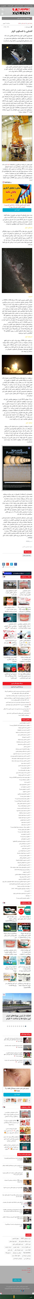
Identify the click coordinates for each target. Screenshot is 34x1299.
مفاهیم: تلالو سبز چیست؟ (24, 855)
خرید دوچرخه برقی (19, 1250)
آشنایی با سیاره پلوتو (25, 825)
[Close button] (33, 1293)
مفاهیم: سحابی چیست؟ (25, 796)
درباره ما (28, 1268)
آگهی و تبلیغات (10, 6)
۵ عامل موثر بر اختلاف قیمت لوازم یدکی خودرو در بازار (13, 1203)
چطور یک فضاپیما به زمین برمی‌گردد (23, 749)
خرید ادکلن (28, 1244)
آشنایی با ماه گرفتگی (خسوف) (24, 862)
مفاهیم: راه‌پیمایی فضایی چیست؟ (23, 898)
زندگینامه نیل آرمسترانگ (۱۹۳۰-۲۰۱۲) (22, 870)
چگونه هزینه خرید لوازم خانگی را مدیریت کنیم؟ (13, 1187)
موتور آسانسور (15, 1238)
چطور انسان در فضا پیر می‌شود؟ (23, 886)
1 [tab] (25, 1026)
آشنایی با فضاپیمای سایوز (25, 784)
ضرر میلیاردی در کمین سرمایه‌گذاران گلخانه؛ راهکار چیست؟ (13, 1166)
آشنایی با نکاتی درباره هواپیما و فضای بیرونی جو (20, 756)
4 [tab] (19, 1026)
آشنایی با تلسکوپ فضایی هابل (23, 803)
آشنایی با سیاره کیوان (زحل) (24, 815)
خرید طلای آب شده (26, 1247)
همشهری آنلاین (21, 11)
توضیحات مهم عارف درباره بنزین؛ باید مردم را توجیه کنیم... (17, 702)
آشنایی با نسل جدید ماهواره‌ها (24, 730)
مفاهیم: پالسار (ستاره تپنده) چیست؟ (22, 799)
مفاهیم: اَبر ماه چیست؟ (25, 836)
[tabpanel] (17, 1007)
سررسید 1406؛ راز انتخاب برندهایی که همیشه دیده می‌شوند (13, 1181)
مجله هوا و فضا (27, 555)
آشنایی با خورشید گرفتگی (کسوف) (23, 860)
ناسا (8, 165)
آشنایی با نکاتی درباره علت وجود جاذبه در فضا (21, 761)
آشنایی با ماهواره (26, 791)
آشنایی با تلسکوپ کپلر (21, 31)
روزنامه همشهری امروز (28, 6)
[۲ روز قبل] (27, 1219)
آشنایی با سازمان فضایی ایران (24, 735)
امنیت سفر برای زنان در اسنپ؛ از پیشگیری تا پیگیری (14, 1225)
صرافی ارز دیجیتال (17, 1253)
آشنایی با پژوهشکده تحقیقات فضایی (22, 874)
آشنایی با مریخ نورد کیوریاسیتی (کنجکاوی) (21, 841)
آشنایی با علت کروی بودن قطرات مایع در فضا (21, 758)
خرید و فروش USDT (26, 1238)
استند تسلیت (8, 1247)
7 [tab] (13, 1026)
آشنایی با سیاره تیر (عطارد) (24, 813)
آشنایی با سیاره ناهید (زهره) (24, 817)
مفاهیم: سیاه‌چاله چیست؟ (24, 780)
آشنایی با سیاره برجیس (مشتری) (23, 810)
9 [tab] (9, 1026)
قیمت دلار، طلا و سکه (26, 1270)
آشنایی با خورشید (26, 872)
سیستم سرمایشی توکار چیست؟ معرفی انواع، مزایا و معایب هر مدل (13, 1195)
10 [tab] (7, 1026)
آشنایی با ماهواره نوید (25, 834)
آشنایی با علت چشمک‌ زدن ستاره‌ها (23, 732)
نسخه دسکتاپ (17, 1280)
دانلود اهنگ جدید (16, 1256)
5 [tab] (17, 1026)
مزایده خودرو (16, 1247)
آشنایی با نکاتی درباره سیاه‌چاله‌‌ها (23, 742)
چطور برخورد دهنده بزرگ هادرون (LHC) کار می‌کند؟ (19, 777)
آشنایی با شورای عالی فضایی (24, 865)
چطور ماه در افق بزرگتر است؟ (24, 770)
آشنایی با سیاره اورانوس (25, 820)
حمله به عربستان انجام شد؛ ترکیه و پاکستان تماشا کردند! (17, 696)
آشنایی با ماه (27, 891)
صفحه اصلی (29, 23)
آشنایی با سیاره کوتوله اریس (24, 851)
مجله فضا (28, 896)
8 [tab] (11, 1026)
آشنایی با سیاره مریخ (25, 763)
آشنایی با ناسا (27, 782)
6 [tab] (15, 1026)
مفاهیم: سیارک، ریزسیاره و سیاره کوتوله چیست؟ (20, 827)
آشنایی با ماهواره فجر (25, 839)
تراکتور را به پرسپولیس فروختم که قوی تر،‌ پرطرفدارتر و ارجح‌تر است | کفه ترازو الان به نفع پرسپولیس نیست (13, 1054)
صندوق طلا (8, 1253)
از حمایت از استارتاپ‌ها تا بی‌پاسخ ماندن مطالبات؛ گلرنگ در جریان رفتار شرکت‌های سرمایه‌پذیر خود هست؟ (13, 1211)
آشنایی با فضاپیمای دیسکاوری (24, 794)
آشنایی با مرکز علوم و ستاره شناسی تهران (21, 893)
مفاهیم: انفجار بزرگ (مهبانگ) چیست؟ (22, 801)
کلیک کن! (17, 1094)
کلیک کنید (17, 210)
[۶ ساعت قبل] (27, 1055)
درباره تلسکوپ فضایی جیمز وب (23, 808)
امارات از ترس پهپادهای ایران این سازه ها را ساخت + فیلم (18, 1017)
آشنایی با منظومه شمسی (25, 723)
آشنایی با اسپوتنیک (26, 737)
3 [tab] (21, 1026)
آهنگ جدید (28, 1250)
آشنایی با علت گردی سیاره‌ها (24, 728)
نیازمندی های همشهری (19, 6)
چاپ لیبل (10, 1250)
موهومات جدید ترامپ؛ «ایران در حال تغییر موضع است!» (17, 18)
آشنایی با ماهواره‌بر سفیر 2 (24, 789)
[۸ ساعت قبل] (27, 1211)
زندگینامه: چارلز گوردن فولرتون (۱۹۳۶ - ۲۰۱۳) (21, 888)
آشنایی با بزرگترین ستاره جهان (24, 744)
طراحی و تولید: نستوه (16, 1291)
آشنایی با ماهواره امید (25, 787)
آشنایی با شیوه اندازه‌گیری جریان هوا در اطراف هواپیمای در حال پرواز (16, 881)
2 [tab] (23, 1026)
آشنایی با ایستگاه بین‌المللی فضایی (23, 751)
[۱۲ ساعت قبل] (27, 1040)
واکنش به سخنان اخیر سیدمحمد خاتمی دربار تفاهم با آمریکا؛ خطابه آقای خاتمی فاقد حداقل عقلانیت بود (13, 1039)
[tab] (17, 683)
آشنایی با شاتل (27, 746)
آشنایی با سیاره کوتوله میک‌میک (23, 853)
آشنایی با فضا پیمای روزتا (25, 877)
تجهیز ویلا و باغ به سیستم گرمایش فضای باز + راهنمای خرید (13, 1159)
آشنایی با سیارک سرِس (25, 846)
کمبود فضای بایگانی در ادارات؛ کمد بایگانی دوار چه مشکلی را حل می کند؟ (13, 1173)
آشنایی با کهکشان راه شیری (24, 879)
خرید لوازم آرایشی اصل (18, 1244)
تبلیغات (28, 1272)
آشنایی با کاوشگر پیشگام (25, 858)
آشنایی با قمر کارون (26, 848)
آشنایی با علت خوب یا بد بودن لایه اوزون (21, 754)
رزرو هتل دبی (27, 1258)
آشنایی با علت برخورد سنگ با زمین (23, 773)
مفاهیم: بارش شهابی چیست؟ (24, 829)
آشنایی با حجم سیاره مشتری (24, 765)
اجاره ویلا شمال (13, 1241)
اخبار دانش (23, 23)
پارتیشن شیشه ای (26, 1256)
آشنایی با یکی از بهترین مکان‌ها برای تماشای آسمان (19, 884)
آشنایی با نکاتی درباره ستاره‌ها (24, 739)
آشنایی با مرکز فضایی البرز (24, 843)
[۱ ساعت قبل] (17, 1002)
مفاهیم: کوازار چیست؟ (25, 768)
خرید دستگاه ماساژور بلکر (25, 1241)
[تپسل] (3, 182)
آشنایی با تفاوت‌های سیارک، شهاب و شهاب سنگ (20, 867)
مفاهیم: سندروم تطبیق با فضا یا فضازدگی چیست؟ (20, 725)
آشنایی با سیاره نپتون (25, 822)
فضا (19, 23)
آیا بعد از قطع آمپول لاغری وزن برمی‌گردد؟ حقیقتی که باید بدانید (13, 1217)
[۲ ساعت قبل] (27, 1160)
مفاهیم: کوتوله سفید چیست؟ (24, 832)
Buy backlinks (27, 1253)
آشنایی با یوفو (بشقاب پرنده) (24, 806)
